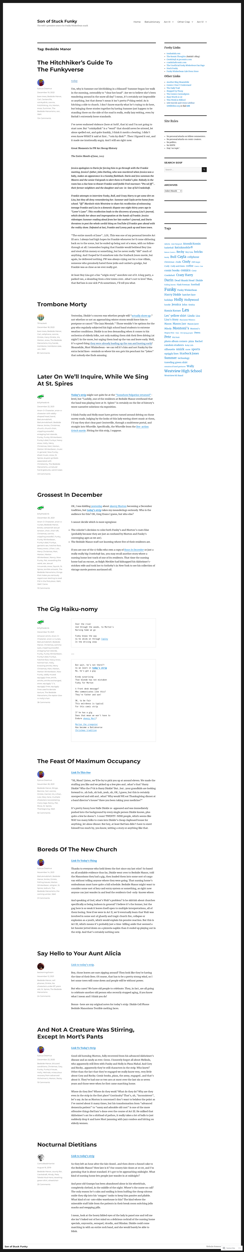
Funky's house (50, 1069)
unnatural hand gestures (175, 366)
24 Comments (43, 996)
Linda (191, 315)
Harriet (47, 794)
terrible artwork (51, 569)
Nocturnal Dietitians (67, 1144)
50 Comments (43, 813)
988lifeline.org (173, 106)
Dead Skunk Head (184, 280)
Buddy (166, 257)
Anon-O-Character (45, 410)
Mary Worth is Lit (174, 97)
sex (44, 563)
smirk (53, 677)
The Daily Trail (173, 88)
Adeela (167, 244)
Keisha (192, 305)
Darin (168, 280)
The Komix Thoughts (176, 56)
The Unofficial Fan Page (186, 65)
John (184, 304)
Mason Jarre (193, 324)
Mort (49, 446)
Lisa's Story (171, 319)
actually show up (141, 315)
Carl (39, 99)
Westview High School (183, 371)
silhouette (169, 349)
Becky (180, 251)
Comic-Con (198, 266)
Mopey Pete (169, 333)
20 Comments (43, 1184)
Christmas (55, 425)
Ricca (39, 806)
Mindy (51, 1174)
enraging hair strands (47, 434)
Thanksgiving (43, 809)
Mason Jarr (179, 323)
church (40, 428)
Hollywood (191, 299)
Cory (60, 1066)
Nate (177, 333)
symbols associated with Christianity (47, 461)
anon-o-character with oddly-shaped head (49, 413)
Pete (57, 1174)
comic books (172, 270)
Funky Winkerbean (53, 437)
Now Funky (52, 452)
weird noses (56, 470)
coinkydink (42, 102)
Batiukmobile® (44, 419)
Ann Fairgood (176, 244)
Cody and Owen (178, 266)
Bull (173, 257)
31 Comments (43, 898)
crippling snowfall (45, 431)
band (52, 416)
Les (185, 310)
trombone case (54, 346)
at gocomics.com (179, 59)
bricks (47, 425)
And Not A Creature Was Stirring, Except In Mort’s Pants (85, 1033)
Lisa (198, 315)
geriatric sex (42, 545)
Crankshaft (42, 1174)
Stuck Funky (172, 68)
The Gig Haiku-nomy (67, 608)
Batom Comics (169, 252)
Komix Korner (172, 310)
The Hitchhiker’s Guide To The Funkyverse (75, 66)
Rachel (198, 341)
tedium (47, 888)
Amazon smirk (44, 636)
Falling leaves (43, 882)
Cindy (186, 262)
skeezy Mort (89, 718)
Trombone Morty (62, 304)
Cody (166, 266)
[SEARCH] (204, 169)
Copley (104, 639)
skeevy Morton (118, 506)
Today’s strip (78, 394)
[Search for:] (183, 169)
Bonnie (40, 791)
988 (188, 106)
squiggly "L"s (49, 683)
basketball (169, 248)
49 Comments (43, 474)
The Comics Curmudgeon (178, 94)
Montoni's (181, 328)
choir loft (55, 530)
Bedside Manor (54, 96)
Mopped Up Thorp (175, 91)
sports (195, 349)
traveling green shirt (176, 362)
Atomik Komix (192, 243)
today (74, 80)
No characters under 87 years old (49, 986)
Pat (45, 560)
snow (39, 108)
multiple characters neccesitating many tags (48, 800)
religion (53, 885)
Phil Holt (176, 337)
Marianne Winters (187, 320)
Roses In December (134, 549)
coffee (189, 265)
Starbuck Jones (189, 353)
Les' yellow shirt (175, 315)
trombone (42, 346)
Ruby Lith (189, 345)
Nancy (53, 557)
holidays (168, 300)
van (58, 111)
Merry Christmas (44, 551)
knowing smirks (44, 665)
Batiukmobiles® (45, 422)
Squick (56, 566)
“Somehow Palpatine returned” (133, 394)
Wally (190, 366)
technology (183, 358)
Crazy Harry (184, 275)
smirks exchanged (52, 680)
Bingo (55, 788)
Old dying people (186, 333)
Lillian (52, 548)
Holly (45, 443)
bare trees (41, 96)
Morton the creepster (86, 724)
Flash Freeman (183, 284)
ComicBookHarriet (46, 1163)
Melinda (47, 1072)
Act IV (200, 22)
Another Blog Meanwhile (178, 82)
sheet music (42, 455)
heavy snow (42, 548)
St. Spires (47, 806)
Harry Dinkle (50, 337)
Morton (56, 105)
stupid (47, 458)
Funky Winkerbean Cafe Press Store (183, 71)
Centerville (47, 99)
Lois (57, 548)
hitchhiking (42, 105)
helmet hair (42, 663)
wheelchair (53, 1180)
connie (51, 102)
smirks (40, 680)
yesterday (96, 506)
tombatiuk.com (173, 53)
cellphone (46, 334)
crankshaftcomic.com (176, 62)
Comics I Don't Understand (179, 85)
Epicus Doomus (44, 88)
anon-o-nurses (53, 639)
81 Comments (43, 353)
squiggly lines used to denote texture (48, 689)
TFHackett (42, 323)
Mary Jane (46, 797)
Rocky (59, 1078)
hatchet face (55, 545)
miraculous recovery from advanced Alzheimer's (49, 1075)
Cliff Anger (196, 262)
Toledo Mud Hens (45, 1177)
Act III (167, 22)
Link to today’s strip (82, 964)
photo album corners (175, 341)
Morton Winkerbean (46, 449)
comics (185, 270)
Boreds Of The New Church (77, 849)
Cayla (181, 257)
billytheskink (43, 402)
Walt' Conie (42, 584)
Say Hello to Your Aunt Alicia (79, 953)
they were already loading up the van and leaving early (121, 343)
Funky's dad (42, 440)
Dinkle (40, 337)
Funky (40, 437)
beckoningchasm (45, 972)
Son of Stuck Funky (57, 21)
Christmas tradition (86, 730)
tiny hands (53, 343)
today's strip (99, 668)
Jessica (176, 304)
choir (47, 530)
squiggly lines (43, 686)
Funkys (52, 440)
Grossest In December (69, 494)
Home (137, 22)
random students (174, 345)
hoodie (167, 305)
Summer (47, 108)
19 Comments (43, 588)
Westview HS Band (173, 375)
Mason (168, 323)
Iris (50, 105)
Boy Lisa (189, 252)
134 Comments (44, 118)
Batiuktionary (152, 22)
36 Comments (43, 702)
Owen (197, 332)
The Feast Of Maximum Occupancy (88, 761)
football (195, 284)
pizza (191, 341)
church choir (50, 428)
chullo (178, 262)
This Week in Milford (176, 100)
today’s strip (94, 510)
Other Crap (183, 22)
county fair (57, 1171)
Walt (39, 114)
